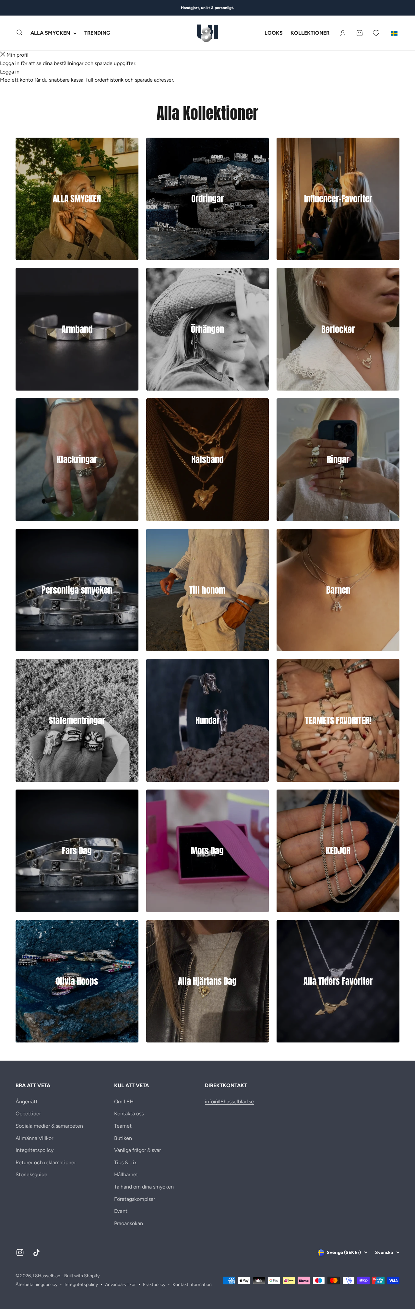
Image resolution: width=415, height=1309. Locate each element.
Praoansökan (128, 1223)
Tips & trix (125, 1162)
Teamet (123, 1126)
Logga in (9, 72)
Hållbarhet (126, 1174)
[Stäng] (2, 55)
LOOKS (274, 33)
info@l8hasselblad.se (229, 1101)
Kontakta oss (129, 1113)
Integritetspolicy (34, 1150)
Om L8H (124, 1101)
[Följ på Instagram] (20, 1252)
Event (120, 1211)
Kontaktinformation (192, 1284)
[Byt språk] (394, 33)
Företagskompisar (134, 1199)
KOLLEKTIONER (309, 33)
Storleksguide (31, 1174)
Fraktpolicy (154, 1284)
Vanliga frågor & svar (137, 1150)
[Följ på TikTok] (36, 1252)
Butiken (123, 1138)
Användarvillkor (120, 1284)
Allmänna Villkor (34, 1138)
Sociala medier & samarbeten (49, 1126)
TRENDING (97, 33)
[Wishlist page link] (376, 33)
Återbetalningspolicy (36, 1284)
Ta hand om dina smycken (144, 1187)
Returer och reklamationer (46, 1162)
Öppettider (28, 1113)
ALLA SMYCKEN (50, 33)
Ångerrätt (27, 1101)
